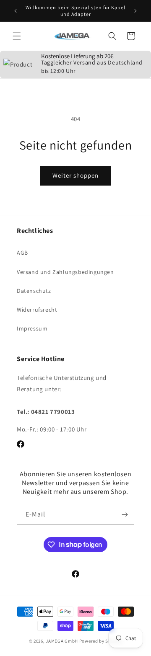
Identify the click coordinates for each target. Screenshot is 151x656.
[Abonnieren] (124, 514)
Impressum (32, 328)
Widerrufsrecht (37, 309)
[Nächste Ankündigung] (135, 11)
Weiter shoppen (75, 175)
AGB (22, 252)
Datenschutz (34, 290)
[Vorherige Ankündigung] (15, 11)
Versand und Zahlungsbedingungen (65, 272)
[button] (17, 36)
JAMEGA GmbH (62, 641)
